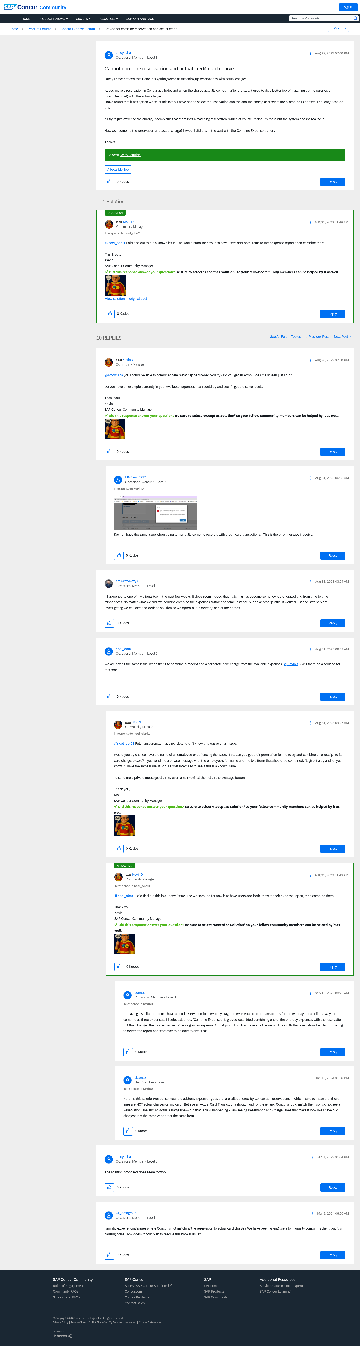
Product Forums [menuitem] (52, 18)
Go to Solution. (130, 155)
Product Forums (39, 29)
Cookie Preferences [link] (150, 1322)
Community (53, 7)
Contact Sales (135, 1303)
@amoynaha (114, 375)
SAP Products (214, 1291)
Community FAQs (65, 1291)
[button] (310, 53)
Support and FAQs (66, 1297)
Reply (333, 182)
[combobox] (324, 18)
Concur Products (137, 1297)
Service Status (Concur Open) (281, 1286)
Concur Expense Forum (78, 29)
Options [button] (340, 28)
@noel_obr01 (115, 243)
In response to (123, 233)
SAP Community (216, 1297)
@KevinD (291, 664)
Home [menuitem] (26, 18)
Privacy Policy (60, 1322)
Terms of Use (78, 1322)
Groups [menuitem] (82, 18)
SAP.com (210, 1286)
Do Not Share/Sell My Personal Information (112, 1322)
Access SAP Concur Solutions (146, 1286)
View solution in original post (126, 298)
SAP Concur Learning (275, 1291)
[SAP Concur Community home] (21, 7)
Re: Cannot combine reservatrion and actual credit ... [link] (142, 29)
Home (13, 29)
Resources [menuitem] (107, 18)
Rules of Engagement (68, 1286)
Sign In (348, 7)
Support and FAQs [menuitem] (140, 18)
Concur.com (133, 1291)
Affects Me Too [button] (118, 169)
